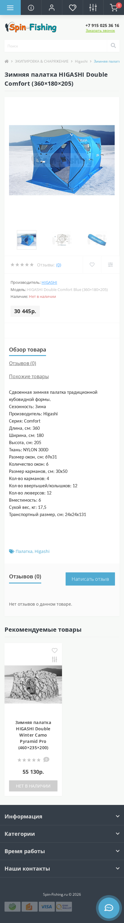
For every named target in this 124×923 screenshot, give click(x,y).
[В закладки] (54, 651)
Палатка (24, 551)
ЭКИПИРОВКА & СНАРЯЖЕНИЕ (42, 61)
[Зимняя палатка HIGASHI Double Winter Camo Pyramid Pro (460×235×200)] (33, 684)
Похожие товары (29, 376)
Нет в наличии (33, 786)
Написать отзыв (90, 579)
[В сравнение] (54, 660)
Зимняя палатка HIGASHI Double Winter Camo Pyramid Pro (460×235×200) (33, 735)
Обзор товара (27, 349)
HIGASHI (49, 282)
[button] (51, 7)
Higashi (81, 61)
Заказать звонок (100, 30)
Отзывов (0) (22, 363)
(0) (58, 265)
